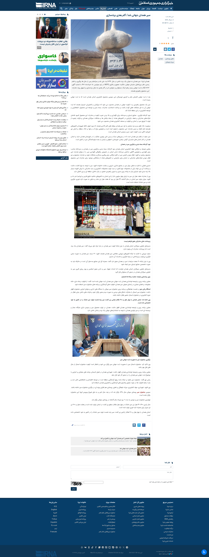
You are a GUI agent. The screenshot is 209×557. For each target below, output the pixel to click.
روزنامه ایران (82, 509)
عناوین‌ (166, 8)
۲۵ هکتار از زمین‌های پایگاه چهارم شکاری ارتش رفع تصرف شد (51, 103)
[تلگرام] (127, 547)
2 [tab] (42, 14)
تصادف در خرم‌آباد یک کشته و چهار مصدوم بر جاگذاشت (53, 133)
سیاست (160, 8)
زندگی (71, 8)
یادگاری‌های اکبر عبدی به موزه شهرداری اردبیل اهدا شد (51, 109)
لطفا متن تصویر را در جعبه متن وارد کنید (161, 482)
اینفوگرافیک (111, 522)
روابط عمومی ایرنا (168, 522)
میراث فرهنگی (170, 62)
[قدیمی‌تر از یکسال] (143, 441)
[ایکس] (123, 547)
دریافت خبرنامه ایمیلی (166, 538)
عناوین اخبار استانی (138, 516)
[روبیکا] (120, 547)
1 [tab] (45, 14)
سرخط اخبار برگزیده (138, 509)
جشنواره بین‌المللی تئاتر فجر (107, 531)
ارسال (73, 489)
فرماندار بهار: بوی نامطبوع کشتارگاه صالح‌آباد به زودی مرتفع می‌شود (51, 151)
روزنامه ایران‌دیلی (81, 519)
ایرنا (155, 3)
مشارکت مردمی (168, 531)
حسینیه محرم (111, 528)
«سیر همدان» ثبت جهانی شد (128, 449)
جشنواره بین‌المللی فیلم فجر (107, 513)
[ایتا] (106, 547)
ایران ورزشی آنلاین (80, 522)
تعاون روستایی (169, 59)
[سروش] (102, 547)
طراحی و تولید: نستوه (164, 554)
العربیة (55, 513)
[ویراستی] (99, 547)
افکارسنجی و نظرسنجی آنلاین (106, 506)
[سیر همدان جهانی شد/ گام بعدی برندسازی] (110, 49)
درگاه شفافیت (168, 528)
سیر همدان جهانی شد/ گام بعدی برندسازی (128, 15)
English (54, 509)
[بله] (113, 547)
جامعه (138, 8)
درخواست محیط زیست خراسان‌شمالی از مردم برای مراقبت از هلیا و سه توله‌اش (51, 121)
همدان (169, 31)
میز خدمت (170, 535)
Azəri (55, 516)
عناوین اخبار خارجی (138, 519)
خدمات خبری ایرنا (167, 541)
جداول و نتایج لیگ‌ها (108, 525)
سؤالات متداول (168, 516)
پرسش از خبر (111, 519)
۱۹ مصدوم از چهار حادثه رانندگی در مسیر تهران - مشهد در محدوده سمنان (52, 127)
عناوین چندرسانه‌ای (138, 525)
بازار (76, 8)
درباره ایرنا (170, 506)
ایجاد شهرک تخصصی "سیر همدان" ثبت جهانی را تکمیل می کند (119, 438)
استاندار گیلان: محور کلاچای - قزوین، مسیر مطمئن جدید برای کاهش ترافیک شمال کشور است (51, 145)
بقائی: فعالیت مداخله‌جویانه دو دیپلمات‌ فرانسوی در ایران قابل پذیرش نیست (52, 43)
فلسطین (109, 8)
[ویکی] (85, 547)
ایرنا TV (81, 8)
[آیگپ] (109, 547)
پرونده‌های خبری (139, 506)
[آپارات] (116, 547)
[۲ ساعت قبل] (52, 28)
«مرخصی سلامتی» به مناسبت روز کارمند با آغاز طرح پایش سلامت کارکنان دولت (51, 115)
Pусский (54, 525)
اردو (56, 528)
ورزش (148, 8)
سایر (66, 8)
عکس (97, 8)
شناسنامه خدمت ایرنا (167, 525)
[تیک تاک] (92, 547)
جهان (143, 8)
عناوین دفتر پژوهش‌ (138, 522)
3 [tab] (40, 14)
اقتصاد (154, 8)
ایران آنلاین (82, 516)
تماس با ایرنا (169, 509)
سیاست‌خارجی (123, 8)
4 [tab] (37, 14)
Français (53, 531)
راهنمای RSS (169, 519)
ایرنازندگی (83, 506)
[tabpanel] (52, 33)
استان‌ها (103, 8)
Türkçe (54, 519)
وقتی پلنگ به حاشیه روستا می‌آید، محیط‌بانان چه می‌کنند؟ (52, 97)
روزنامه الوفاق (82, 513)
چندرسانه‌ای (90, 8)
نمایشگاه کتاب (110, 516)
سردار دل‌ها (111, 509)
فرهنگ (132, 8)
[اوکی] (88, 547)
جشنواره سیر (141, 392)
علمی (115, 8)
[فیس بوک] (95, 547)
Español (54, 522)
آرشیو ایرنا (170, 513)
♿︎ (204, 552)
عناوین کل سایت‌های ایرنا (136, 513)
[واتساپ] (82, 547)
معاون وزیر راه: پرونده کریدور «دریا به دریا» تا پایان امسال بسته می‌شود (51, 139)
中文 (55, 506)
